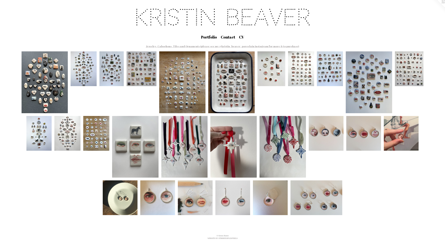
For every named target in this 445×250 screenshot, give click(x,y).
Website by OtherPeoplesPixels (223, 238)
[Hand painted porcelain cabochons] (45, 82)
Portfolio (209, 37)
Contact (228, 37)
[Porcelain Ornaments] (184, 147)
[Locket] (270, 197)
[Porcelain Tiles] (135, 147)
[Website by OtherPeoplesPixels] (438, 7)
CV (241, 37)
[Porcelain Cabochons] (84, 68)
